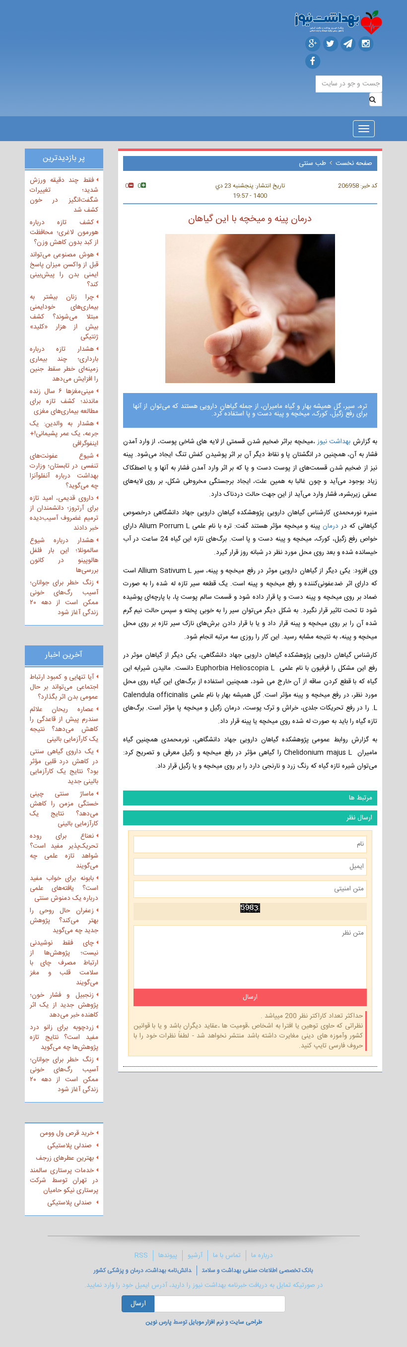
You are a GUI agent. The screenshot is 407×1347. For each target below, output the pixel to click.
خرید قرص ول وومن (67, 1133)
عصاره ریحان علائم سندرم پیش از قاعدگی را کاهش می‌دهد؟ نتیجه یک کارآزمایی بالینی (64, 724)
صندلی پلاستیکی (70, 1145)
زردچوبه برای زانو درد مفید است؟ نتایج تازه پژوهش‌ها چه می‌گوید (64, 1037)
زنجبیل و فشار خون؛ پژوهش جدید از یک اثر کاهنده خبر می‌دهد (64, 1005)
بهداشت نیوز (333, 441)
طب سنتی (312, 163)
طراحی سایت (246, 1322)
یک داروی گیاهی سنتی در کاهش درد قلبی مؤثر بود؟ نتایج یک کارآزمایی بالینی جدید (64, 766)
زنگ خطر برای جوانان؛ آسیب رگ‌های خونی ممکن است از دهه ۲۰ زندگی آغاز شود (64, 597)
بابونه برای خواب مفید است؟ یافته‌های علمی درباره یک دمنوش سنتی (64, 888)
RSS (141, 1255)
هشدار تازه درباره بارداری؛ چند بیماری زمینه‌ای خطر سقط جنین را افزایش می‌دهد (64, 364)
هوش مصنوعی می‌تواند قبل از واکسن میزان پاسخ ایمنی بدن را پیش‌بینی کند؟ (64, 269)
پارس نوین (158, 1322)
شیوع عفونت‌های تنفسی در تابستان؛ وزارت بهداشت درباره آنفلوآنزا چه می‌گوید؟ (64, 471)
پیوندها (167, 1255)
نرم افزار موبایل (206, 1322)
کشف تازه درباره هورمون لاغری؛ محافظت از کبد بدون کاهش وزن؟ (64, 232)
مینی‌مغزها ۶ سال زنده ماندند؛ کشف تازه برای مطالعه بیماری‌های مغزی (64, 401)
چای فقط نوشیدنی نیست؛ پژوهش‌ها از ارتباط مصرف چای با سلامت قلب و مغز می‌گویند (64, 963)
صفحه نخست (354, 163)
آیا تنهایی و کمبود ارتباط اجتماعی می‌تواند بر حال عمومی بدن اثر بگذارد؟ (64, 687)
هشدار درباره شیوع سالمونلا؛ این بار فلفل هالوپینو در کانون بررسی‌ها (64, 555)
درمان (331, 526)
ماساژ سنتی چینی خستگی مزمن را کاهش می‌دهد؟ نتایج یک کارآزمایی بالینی (64, 809)
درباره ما (262, 1255)
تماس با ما (227, 1255)
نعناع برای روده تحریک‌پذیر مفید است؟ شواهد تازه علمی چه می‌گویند (64, 851)
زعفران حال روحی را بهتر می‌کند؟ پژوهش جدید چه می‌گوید (64, 920)
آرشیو (195, 1255)
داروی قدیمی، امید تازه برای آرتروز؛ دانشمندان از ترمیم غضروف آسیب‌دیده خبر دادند (64, 513)
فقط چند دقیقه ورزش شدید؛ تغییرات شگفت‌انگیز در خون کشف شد (64, 195)
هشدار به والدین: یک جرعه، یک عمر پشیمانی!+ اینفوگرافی (64, 433)
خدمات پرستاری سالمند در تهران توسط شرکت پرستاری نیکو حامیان (64, 1180)
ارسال (138, 1304)
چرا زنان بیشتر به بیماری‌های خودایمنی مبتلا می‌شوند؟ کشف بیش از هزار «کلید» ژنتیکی (64, 317)
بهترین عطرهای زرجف (65, 1158)
